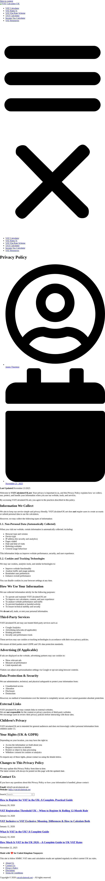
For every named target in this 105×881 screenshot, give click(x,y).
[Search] (33, 794)
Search (3, 794)
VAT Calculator (12, 8)
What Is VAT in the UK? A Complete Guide (24, 831)
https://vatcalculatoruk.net (19, 789)
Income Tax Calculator (15, 18)
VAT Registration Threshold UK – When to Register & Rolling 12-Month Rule (44, 810)
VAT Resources (12, 20)
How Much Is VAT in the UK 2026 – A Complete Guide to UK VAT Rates (41, 842)
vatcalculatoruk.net (24, 877)
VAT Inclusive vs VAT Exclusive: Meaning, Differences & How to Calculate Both (45, 821)
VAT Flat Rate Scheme (15, 13)
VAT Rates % (11, 11)
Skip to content (6, 1)
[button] (52, 129)
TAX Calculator (12, 15)
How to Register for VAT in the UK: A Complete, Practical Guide (36, 800)
